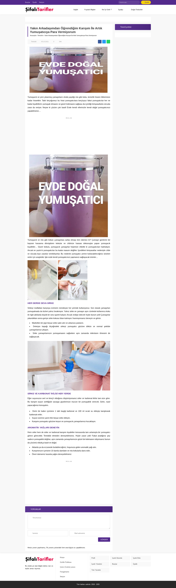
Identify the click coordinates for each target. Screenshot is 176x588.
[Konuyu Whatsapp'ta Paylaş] (108, 41)
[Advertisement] (69, 135)
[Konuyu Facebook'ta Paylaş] (100, 41)
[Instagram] (115, 2)
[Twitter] (108, 2)
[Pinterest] (112, 2)
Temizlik (40, 35)
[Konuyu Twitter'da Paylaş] (104, 41)
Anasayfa (33, 35)
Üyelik (147, 2)
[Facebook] (104, 2)
